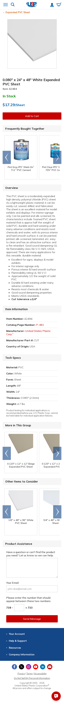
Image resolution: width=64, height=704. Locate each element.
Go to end (7, 157)
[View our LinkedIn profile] (42, 666)
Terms (30, 673)
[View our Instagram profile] (28, 666)
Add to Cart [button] (32, 116)
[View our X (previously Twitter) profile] (21, 666)
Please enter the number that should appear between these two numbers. (28, 599)
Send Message (32, 618)
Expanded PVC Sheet (18, 12)
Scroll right (57, 157)
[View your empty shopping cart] (58, 5)
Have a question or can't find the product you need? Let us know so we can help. (30, 553)
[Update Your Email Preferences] (49, 666)
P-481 (40, 324)
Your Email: (12, 582)
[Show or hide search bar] (13, 5)
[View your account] (52, 5)
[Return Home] (31, 5)
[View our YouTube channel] (35, 666)
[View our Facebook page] (14, 666)
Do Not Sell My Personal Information (32, 678)
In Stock (9, 96)
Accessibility (40, 673)
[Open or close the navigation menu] (6, 5)
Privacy (21, 673)
